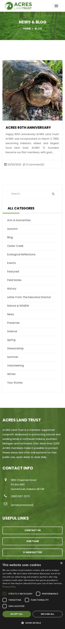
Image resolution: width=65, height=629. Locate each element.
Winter (11, 374)
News (10, 314)
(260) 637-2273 (20, 496)
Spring (11, 340)
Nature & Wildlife (18, 305)
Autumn (12, 229)
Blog (10, 237)
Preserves (13, 323)
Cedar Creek (15, 246)
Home (27, 28)
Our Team (32, 541)
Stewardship (15, 348)
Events (11, 263)
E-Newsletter (32, 552)
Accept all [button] (16, 614)
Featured (13, 271)
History (11, 288)
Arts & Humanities (19, 220)
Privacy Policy (9, 586)
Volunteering (15, 365)
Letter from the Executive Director (29, 297)
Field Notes (14, 280)
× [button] (61, 563)
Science (12, 331)
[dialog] (32, 594)
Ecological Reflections (21, 254)
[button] (32, 623)
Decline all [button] (47, 614)
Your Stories (15, 382)
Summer (12, 357)
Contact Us (32, 530)
